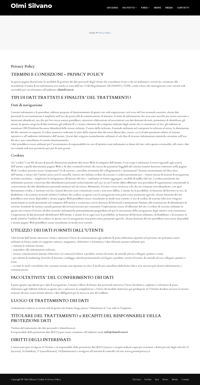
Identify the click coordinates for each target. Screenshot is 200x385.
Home (92, 32)
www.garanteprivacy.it (137, 351)
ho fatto (128, 7)
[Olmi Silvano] (31, 5)
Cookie (41, 379)
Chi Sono (112, 7)
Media (169, 7)
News (157, 7)
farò (144, 7)
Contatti (183, 7)
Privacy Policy (54, 379)
